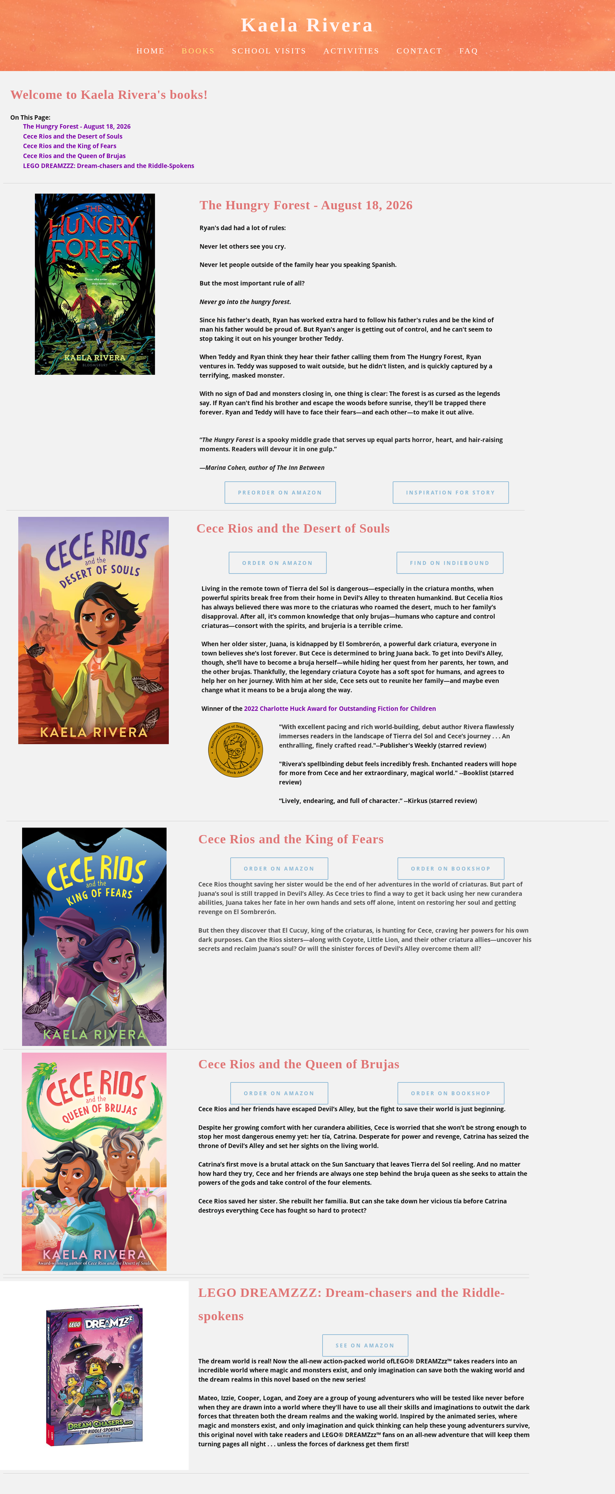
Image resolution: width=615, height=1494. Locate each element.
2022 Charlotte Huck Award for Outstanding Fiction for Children (340, 708)
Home (150, 50)
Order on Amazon (277, 562)
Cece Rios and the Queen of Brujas (74, 155)
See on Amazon (365, 1345)
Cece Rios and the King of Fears (69, 145)
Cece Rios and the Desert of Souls (72, 136)
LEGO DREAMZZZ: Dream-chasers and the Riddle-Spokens (108, 165)
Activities (352, 50)
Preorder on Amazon (280, 492)
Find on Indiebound (450, 562)
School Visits (269, 50)
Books (198, 50)
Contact (420, 50)
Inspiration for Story (451, 492)
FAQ (469, 50)
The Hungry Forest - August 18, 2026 (77, 126)
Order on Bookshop (451, 868)
